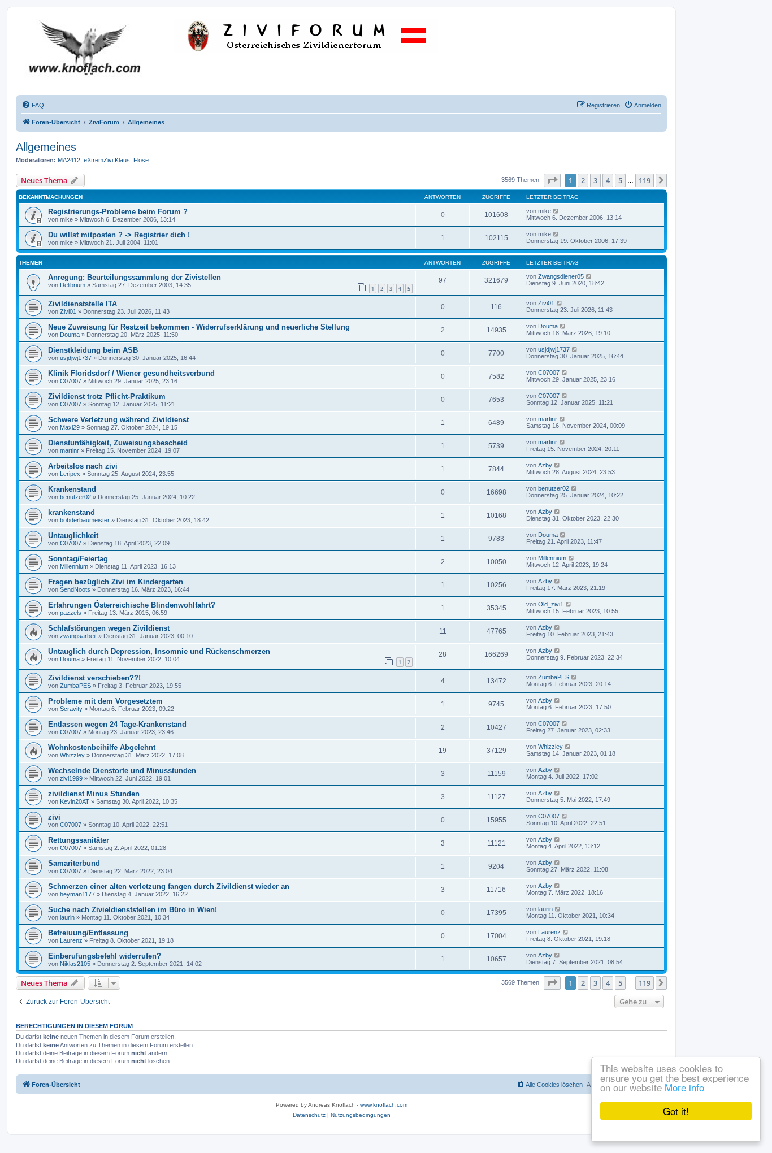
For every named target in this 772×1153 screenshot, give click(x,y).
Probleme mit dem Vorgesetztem (105, 701)
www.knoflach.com (383, 1105)
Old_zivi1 (550, 604)
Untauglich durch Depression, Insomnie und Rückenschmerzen (159, 651)
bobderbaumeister (85, 520)
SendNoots (75, 589)
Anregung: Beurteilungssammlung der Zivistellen (134, 277)
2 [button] (583, 180)
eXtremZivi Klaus (107, 160)
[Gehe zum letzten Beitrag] (556, 210)
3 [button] (595, 180)
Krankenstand (72, 489)
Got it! (676, 1111)
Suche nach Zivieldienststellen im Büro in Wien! (132, 909)
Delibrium (72, 284)
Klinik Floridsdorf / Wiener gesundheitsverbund (131, 373)
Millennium (74, 566)
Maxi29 (70, 427)
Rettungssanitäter (78, 840)
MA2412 (69, 160)
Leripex (70, 473)
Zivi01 (68, 311)
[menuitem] (32, 105)
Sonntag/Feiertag (78, 558)
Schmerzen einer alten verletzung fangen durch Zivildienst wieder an (168, 886)
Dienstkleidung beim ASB (93, 350)
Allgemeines (46, 147)
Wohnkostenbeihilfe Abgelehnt (101, 747)
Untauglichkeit (73, 535)
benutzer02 (75, 496)
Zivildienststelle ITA (82, 304)
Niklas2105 (75, 963)
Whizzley (72, 755)
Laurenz (71, 940)
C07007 (70, 381)
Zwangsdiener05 (561, 276)
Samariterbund (74, 863)
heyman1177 (77, 894)
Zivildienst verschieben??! (94, 678)
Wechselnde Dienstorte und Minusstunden (122, 770)
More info (684, 1087)
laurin (67, 917)
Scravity (71, 708)
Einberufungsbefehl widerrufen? (104, 956)
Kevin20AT (74, 801)
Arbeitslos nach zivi (83, 466)
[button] (552, 180)
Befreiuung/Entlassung (88, 933)
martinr (547, 418)
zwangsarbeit (78, 635)
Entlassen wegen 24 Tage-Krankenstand (117, 724)
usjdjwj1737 (76, 357)
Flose (141, 160)
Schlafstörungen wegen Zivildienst (109, 628)
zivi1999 (71, 778)
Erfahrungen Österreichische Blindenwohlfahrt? (131, 605)
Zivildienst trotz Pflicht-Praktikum (107, 396)
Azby (545, 465)
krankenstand (71, 512)
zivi (54, 817)
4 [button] (608, 180)
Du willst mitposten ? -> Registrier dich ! (119, 235)
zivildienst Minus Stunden (94, 794)
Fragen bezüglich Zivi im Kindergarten (115, 582)
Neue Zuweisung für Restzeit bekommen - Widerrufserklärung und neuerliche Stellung (199, 327)
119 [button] (644, 180)
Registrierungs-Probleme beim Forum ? (118, 211)
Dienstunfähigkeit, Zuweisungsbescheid (118, 443)
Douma (70, 334)
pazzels (70, 612)
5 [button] (620, 180)
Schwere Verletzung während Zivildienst (118, 419)
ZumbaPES (75, 685)
